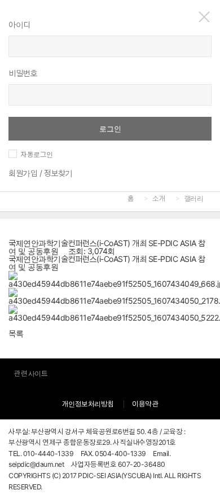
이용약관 (145, 404)
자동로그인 (36, 154)
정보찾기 (58, 173)
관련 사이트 (30, 373)
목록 (15, 333)
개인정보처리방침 (88, 404)
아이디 (19, 24)
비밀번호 (22, 73)
